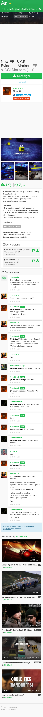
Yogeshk (13, 451)
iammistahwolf (16, 401)
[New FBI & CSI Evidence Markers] (21, 149)
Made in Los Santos (8, 709)
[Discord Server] (20, 91)
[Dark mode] (36, 9)
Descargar (23, 76)
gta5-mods (14, 277)
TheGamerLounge (17, 365)
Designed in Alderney (9, 707)
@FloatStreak (15, 368)
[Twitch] (16, 91)
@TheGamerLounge (18, 379)
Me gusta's (22, 186)
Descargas (9, 186)
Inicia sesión (28, 526)
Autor (22, 307)
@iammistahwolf (16, 429)
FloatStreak (18, 88)
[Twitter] (14, 91)
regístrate (7, 528)
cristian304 (14, 295)
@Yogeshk (14, 465)
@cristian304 (15, 309)
